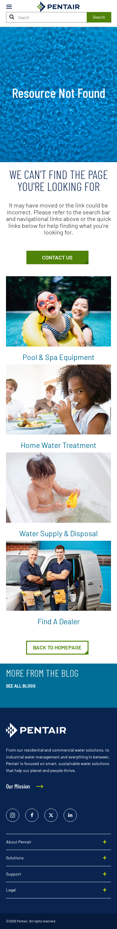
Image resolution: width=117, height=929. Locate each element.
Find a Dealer (59, 621)
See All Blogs (20, 685)
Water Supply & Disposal (58, 533)
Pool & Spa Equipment (58, 357)
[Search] (12, 17)
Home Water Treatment (58, 444)
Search (99, 17)
